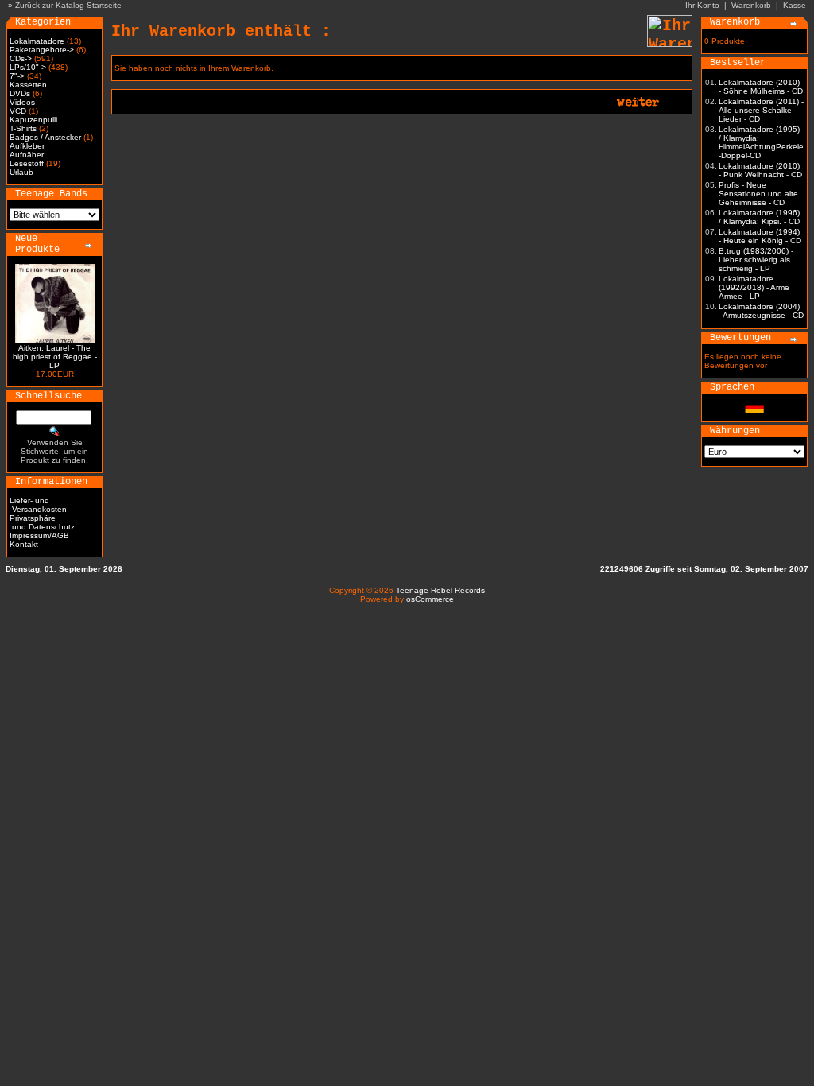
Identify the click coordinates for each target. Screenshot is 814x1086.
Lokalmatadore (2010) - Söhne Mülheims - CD (761, 86)
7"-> (17, 76)
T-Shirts (23, 128)
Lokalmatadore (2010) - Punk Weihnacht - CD (760, 170)
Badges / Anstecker (45, 137)
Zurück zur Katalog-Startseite (68, 5)
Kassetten (28, 84)
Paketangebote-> (42, 49)
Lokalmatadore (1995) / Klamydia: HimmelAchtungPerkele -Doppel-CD (761, 142)
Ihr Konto (702, 5)
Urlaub (21, 172)
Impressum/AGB (39, 535)
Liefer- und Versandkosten (38, 505)
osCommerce (430, 599)
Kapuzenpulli (33, 119)
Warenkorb (751, 5)
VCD (18, 111)
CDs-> (21, 58)
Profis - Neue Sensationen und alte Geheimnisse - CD (758, 193)
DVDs (20, 93)
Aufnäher (27, 154)
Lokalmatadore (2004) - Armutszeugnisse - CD (761, 311)
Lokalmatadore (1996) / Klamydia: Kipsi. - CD (759, 217)
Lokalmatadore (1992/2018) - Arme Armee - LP (754, 287)
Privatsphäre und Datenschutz (42, 522)
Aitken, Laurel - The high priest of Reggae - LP (55, 356)
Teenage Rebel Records (440, 590)
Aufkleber (27, 146)
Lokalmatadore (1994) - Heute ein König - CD (760, 236)
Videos (22, 102)
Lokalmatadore (37, 41)
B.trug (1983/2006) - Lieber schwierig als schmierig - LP (756, 259)
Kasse (794, 5)
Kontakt (24, 544)
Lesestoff (27, 163)
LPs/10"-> (28, 67)
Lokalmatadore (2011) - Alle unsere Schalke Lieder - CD (761, 110)
